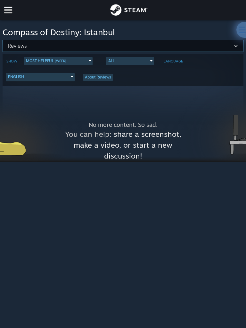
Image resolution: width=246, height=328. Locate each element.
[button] (58, 61)
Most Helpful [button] (46, 60)
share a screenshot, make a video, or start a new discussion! (127, 144)
